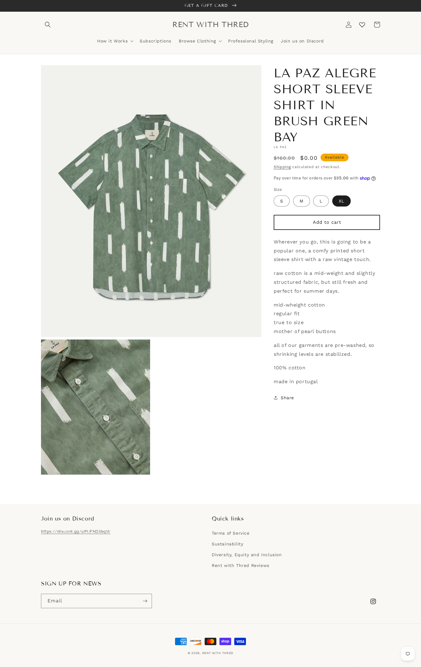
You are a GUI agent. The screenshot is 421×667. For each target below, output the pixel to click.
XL (341, 201)
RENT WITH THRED (218, 653)
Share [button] (287, 397)
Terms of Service (231, 533)
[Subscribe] (145, 601)
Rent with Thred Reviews (240, 565)
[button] (48, 24)
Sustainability (227, 543)
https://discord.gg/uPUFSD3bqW (75, 531)
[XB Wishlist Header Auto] (362, 24)
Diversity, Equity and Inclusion (247, 554)
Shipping (282, 167)
